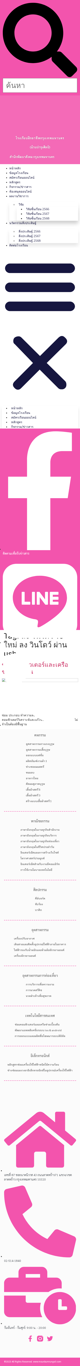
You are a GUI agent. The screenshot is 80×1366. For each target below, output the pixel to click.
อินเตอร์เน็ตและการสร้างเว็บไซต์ (39, 852)
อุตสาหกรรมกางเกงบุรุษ (40, 743)
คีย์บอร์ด (40, 898)
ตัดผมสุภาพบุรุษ (35, 783)
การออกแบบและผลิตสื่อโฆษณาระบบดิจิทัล (40, 1036)
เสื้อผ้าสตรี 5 (33, 789)
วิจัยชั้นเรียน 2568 (37, 218)
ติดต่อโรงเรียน (18, 245)
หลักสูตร (14, 182)
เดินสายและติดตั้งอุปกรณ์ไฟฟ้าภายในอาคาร (40, 944)
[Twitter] (50, 1339)
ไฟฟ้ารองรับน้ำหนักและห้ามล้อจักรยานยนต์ (39, 950)
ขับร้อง (39, 904)
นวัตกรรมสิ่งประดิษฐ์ (22, 223)
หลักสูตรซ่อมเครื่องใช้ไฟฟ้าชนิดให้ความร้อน (33, 1064)
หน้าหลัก (15, 168)
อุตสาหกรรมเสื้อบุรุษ (38, 749)
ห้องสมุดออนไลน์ (20, 191)
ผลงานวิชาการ (19, 196)
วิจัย (21, 204)
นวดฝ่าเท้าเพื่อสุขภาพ (38, 995)
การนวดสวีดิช (34, 990)
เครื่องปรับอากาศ (24, 938)
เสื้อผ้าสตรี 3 (33, 795)
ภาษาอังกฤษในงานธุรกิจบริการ (38, 835)
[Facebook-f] (30, 1339)
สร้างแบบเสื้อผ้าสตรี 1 (39, 801)
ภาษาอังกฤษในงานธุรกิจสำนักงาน (40, 829)
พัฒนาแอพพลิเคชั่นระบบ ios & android (38, 1030)
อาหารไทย (32, 778)
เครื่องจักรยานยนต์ (25, 955)
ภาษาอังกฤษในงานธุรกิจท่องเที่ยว (39, 841)
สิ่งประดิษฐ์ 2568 (30, 240)
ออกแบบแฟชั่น (35, 755)
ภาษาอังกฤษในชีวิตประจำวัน (37, 847)
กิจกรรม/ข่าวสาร (20, 187)
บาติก (38, 909)
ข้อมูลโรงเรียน (18, 173)
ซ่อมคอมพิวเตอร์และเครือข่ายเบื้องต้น (37, 1024)
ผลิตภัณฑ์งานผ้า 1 (36, 761)
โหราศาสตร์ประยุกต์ (32, 858)
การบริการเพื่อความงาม (40, 984)
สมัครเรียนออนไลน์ (21, 177)
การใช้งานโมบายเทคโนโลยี (36, 869)
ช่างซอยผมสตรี (35, 766)
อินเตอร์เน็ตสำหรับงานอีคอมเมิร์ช (40, 864)
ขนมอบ (30, 772)
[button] (40, 40)
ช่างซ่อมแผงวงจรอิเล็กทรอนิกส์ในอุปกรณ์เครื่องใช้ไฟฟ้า (40, 1070)
